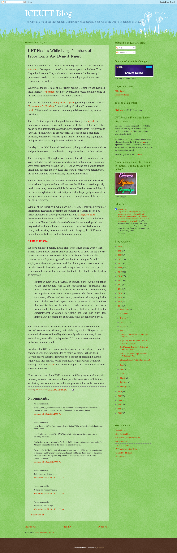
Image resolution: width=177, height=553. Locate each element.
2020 (120, 267)
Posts (120, 47)
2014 (120, 293)
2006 (120, 408)
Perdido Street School (123, 452)
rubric (31, 110)
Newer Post (31, 526)
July (122, 330)
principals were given (63, 102)
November (124, 313)
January (123, 386)
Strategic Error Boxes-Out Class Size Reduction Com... (133, 335)
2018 (120, 276)
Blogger (100, 547)
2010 (120, 391)
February (124, 382)
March (123, 377)
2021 (120, 263)
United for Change (122, 94)
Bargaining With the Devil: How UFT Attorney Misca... (134, 341)
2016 (120, 284)
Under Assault (120, 456)
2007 (120, 404)
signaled (92, 121)
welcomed (49, 91)
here (130, 131)
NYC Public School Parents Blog (127, 437)
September (124, 322)
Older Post (103, 526)
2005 (120, 413)
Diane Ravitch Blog (122, 434)
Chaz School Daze (122, 445)
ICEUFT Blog (48, 12)
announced (33, 69)
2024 (120, 250)
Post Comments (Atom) (44, 532)
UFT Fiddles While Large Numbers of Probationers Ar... (134, 354)
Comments (122, 52)
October (123, 318)
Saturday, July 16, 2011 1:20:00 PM (47, 413)
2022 (120, 259)
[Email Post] (73, 389)
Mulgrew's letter (86, 214)
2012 (120, 301)
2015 (120, 289)
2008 (120, 400)
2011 (120, 306)
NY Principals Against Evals (126, 449)
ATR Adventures (121, 441)
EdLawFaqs (122, 209)
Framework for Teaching (42, 106)
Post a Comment (37, 514)
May (122, 369)
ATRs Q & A (120, 91)
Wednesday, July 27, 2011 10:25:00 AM (49, 493)
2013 (120, 297)
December (124, 309)
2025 (120, 246)
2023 (120, 255)
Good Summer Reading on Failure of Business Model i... (133, 348)
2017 (120, 280)
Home (67, 526)
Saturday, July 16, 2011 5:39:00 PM (47, 461)
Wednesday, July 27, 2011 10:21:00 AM (49, 477)
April (122, 373)
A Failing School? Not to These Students (135, 359)
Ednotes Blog (120, 430)
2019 (120, 272)
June (122, 365)
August (123, 326)
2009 (120, 396)
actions (51, 364)
